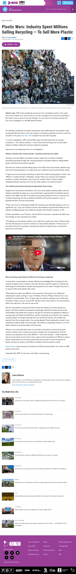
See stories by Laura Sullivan (23, 385)
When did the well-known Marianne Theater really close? (33, 510)
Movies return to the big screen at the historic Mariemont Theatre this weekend (40, 469)
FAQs (60, 550)
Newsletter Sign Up (33, 554)
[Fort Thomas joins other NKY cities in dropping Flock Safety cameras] (8, 428)
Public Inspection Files (65, 542)
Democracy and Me (48, 550)
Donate (68, 3)
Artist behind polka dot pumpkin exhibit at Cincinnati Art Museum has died (39, 496)
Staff (60, 554)
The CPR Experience (34, 542)
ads (64, 322)
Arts (16, 493)
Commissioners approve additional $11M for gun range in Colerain (36, 455)
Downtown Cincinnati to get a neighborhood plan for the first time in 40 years (40, 400)
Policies (45, 554)
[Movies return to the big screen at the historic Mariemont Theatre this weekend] (8, 469)
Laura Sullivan (12, 37)
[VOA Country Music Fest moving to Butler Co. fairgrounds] (8, 415)
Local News (18, 397)
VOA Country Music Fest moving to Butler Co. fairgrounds (34, 414)
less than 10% (26, 135)
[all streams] (73, 9)
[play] (5, 9)
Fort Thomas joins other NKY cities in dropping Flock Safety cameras (37, 428)
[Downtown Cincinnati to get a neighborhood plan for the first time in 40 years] (8, 401)
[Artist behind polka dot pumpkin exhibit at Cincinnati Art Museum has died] (8, 497)
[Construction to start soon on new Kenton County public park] (8, 442)
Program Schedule (33, 550)
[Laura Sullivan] (6, 378)
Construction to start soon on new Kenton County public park (35, 441)
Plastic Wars (10, 346)
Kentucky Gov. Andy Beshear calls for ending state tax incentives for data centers (41, 482)
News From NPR (7, 20)
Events (45, 542)
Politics (17, 479)
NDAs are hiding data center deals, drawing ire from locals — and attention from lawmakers (41, 524)
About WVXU (31, 546)
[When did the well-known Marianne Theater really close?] (8, 510)
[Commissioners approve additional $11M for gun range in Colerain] (8, 456)
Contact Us (46, 546)
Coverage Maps (63, 546)
